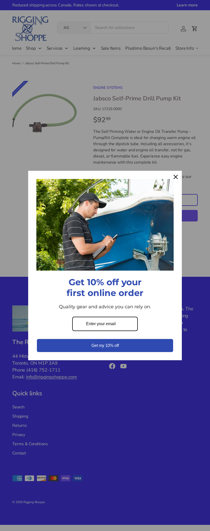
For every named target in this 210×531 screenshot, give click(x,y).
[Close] (176, 177)
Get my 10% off (105, 345)
